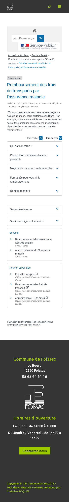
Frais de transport (25, 274)
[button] (34, 146)
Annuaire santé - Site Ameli (30, 298)
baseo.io (37, 325)
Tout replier (33, 138)
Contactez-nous (34, 450)
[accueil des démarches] (34, 31)
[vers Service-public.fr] (39, 46)
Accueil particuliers (18, 55)
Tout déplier (52, 138)
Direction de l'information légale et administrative (31, 322)
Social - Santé (39, 55)
